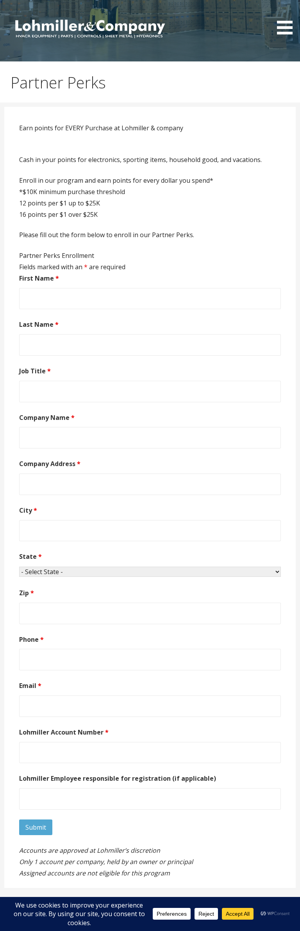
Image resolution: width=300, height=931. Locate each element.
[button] (287, 18)
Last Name (39, 324)
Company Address (49, 463)
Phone (31, 639)
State (30, 556)
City (28, 510)
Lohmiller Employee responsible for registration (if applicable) (117, 778)
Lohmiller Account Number (64, 732)
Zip (26, 593)
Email (30, 685)
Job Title (35, 371)
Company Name (47, 417)
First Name (39, 278)
